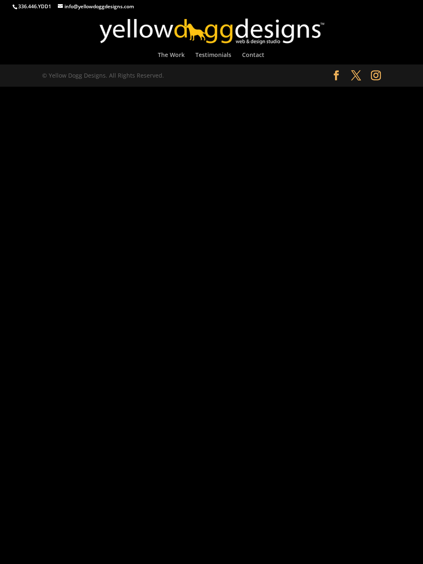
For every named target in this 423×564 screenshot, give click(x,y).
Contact (253, 55)
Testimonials (213, 55)
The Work (171, 55)
